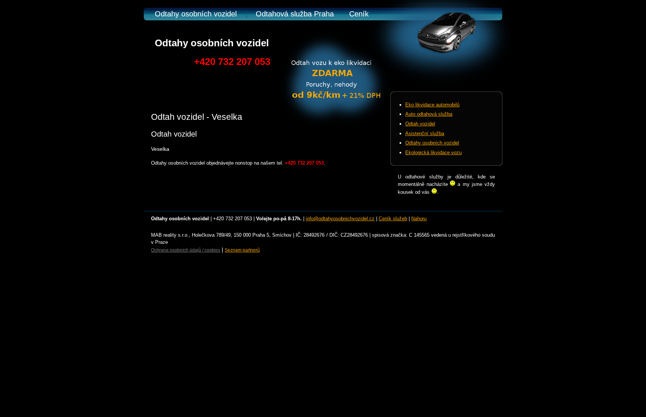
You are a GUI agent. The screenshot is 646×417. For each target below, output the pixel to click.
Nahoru (419, 218)
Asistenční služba (424, 133)
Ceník (359, 14)
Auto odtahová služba (428, 114)
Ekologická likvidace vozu (433, 152)
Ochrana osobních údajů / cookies (185, 250)
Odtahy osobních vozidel (196, 14)
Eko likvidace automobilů (432, 105)
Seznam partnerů (242, 250)
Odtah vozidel (420, 124)
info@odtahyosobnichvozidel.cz (340, 218)
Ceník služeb (393, 218)
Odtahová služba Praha (295, 14)
